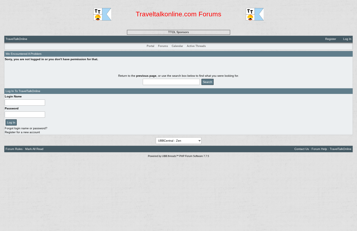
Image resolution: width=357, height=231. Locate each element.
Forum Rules (14, 149)
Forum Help (319, 149)
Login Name (13, 96)
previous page (146, 75)
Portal (150, 46)
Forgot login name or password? (26, 128)
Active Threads (196, 46)
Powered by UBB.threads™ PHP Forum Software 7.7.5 (178, 156)
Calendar (177, 46)
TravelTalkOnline (16, 39)
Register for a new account (22, 132)
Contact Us (301, 149)
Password (12, 108)
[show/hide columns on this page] (349, 46)
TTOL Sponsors (178, 32)
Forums (163, 46)
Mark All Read (34, 149)
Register (330, 39)
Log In (346, 39)
